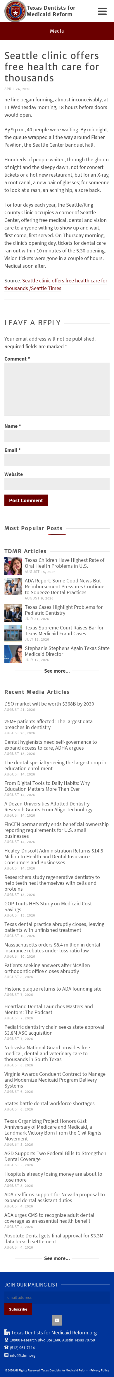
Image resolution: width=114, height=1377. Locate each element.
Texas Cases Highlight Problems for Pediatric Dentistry (64, 610)
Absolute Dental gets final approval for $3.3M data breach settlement (53, 1238)
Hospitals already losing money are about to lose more (53, 1176)
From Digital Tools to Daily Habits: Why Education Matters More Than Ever (47, 786)
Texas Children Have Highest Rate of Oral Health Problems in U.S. (64, 563)
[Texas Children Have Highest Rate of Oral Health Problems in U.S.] (13, 566)
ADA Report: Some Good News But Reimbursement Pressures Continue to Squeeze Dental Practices (64, 586)
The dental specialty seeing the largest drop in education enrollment (55, 765)
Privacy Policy (99, 1370)
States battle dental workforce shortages (49, 1103)
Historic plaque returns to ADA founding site (52, 988)
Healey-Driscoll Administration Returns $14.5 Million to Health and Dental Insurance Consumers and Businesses (53, 856)
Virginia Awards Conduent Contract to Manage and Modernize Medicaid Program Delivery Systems (55, 1080)
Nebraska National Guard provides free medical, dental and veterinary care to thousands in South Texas (47, 1053)
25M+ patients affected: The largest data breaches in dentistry (48, 724)
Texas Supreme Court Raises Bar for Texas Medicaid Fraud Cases (64, 630)
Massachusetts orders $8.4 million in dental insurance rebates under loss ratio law (52, 947)
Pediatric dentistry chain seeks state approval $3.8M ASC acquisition (54, 1029)
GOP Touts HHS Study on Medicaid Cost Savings (48, 906)
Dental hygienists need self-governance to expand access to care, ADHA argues (50, 744)
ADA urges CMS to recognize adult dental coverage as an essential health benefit (49, 1218)
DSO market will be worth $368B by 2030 (49, 703)
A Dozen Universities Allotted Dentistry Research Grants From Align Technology (48, 806)
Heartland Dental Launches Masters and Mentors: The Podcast (48, 1009)
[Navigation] (102, 11)
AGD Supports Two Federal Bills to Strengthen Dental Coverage (55, 1156)
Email (12, 450)
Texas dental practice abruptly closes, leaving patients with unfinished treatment (54, 927)
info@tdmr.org (22, 1355)
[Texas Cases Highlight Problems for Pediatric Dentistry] (13, 613)
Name (12, 426)
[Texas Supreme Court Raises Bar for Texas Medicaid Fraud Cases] (13, 633)
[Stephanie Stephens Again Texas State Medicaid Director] (13, 654)
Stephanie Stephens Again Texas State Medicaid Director (67, 651)
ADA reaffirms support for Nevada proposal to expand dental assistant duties (54, 1197)
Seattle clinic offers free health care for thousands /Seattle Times (55, 284)
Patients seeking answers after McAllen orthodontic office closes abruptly (47, 968)
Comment (17, 358)
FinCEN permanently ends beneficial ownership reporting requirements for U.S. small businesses (56, 830)
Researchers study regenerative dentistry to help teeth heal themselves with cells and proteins (52, 883)
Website (13, 474)
